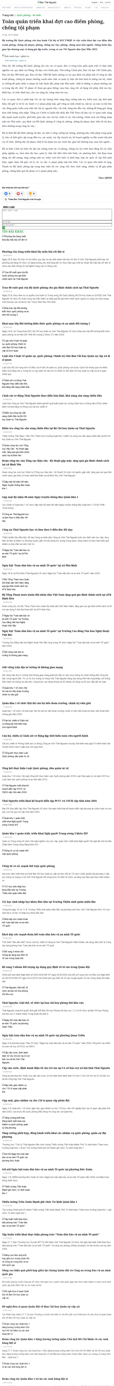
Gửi (3, 228)
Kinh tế (67, 8)
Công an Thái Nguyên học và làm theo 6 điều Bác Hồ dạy (37, 529)
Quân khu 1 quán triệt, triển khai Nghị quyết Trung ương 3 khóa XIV (45, 833)
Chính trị (40, 8)
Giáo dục (105, 8)
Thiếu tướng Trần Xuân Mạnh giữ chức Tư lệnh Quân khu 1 (39, 1201)
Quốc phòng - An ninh (29, 15)
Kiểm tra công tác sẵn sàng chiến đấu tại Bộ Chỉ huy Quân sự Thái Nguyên (48, 428)
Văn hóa (78, 8)
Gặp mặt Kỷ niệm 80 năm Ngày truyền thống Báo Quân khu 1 (40, 497)
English (94, 2)
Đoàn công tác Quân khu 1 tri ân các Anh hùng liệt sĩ (35, 1378)
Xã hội (88, 8)
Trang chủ (7, 15)
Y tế (96, 8)
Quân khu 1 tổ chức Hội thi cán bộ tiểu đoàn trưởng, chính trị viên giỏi (46, 703)
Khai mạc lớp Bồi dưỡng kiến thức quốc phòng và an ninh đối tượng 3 (46, 323)
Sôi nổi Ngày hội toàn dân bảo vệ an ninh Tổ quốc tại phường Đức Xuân (47, 1169)
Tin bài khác (13, 231)
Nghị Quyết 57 (54, 8)
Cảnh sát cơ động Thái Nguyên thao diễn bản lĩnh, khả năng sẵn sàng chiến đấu (52, 395)
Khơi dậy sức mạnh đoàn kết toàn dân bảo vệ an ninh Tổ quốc (41, 934)
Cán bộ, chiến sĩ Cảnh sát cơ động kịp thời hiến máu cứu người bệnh (45, 735)
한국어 (108, 2)
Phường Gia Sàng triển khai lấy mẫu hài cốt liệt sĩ (33, 251)
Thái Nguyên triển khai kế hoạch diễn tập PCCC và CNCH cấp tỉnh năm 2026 (49, 800)
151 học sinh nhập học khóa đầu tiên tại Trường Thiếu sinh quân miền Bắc (49, 901)
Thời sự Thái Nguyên (23, 8)
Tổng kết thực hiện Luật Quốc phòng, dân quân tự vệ (35, 768)
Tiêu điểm (6, 8)
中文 (101, 2)
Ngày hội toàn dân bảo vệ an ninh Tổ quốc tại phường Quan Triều (43, 1035)
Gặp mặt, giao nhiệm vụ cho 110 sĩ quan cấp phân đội (35, 1100)
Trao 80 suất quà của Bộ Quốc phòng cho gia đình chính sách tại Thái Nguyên (50, 287)
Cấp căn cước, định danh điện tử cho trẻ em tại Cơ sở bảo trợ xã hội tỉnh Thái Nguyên (56, 1068)
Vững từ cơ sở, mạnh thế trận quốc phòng (28, 866)
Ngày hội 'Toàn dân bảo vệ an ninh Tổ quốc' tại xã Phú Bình (39, 565)
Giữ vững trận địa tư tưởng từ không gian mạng (32, 667)
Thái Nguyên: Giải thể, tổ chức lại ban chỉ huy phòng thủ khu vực (43, 1002)
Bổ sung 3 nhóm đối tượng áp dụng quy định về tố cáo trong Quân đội (46, 967)
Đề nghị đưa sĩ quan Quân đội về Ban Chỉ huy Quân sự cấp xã (41, 1306)
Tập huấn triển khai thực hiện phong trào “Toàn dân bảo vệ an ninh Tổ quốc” (51, 1234)
